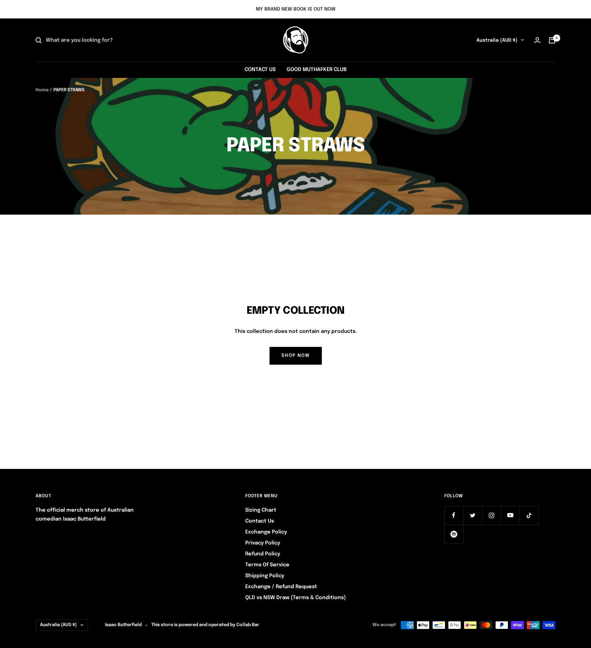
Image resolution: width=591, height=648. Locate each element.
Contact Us (259, 521)
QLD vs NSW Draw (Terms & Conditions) (295, 597)
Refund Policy (262, 554)
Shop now (295, 355)
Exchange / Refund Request (281, 587)
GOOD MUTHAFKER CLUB (316, 69)
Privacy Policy (262, 543)
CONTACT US (260, 69)
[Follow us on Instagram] (491, 515)
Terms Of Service (267, 565)
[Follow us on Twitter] (472, 515)
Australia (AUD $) (496, 40)
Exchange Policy (266, 532)
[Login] (537, 40)
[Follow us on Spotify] (453, 534)
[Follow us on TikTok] (529, 515)
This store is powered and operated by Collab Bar (205, 625)
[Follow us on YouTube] (510, 515)
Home (42, 90)
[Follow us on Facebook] (453, 515)
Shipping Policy (264, 576)
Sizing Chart (260, 510)
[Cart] (552, 40)
